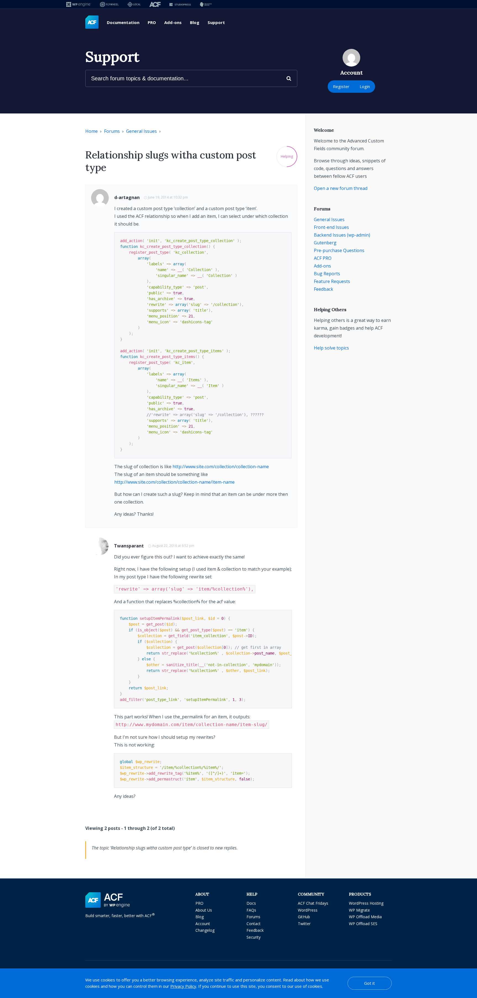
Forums (112, 131)
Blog (194, 22)
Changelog (204, 930)
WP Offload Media (365, 916)
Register (341, 86)
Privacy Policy (183, 986)
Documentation (123, 22)
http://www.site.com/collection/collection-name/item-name (174, 482)
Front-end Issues (331, 227)
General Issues (141, 131)
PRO (152, 22)
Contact (254, 923)
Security (254, 937)
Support (216, 22)
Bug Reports (327, 274)
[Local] (134, 4)
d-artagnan (127, 197)
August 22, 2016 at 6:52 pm (173, 545)
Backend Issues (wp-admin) (342, 235)
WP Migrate (359, 910)
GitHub (304, 916)
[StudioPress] (180, 4)
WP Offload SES (363, 923)
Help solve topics (331, 348)
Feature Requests (332, 281)
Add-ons (173, 22)
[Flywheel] (109, 4)
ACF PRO (323, 258)
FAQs (251, 910)
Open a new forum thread (340, 188)
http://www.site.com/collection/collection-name (221, 467)
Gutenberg (325, 243)
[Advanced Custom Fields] (92, 22)
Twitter (304, 923)
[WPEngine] (79, 4)
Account (202, 923)
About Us (203, 910)
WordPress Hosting (366, 903)
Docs (251, 903)
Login (365, 86)
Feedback (323, 289)
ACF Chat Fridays (313, 903)
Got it (369, 983)
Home (91, 131)
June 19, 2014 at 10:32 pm (168, 197)
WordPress (307, 910)
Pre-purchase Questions (339, 250)
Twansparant (129, 546)
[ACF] (155, 4)
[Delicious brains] (205, 4)
